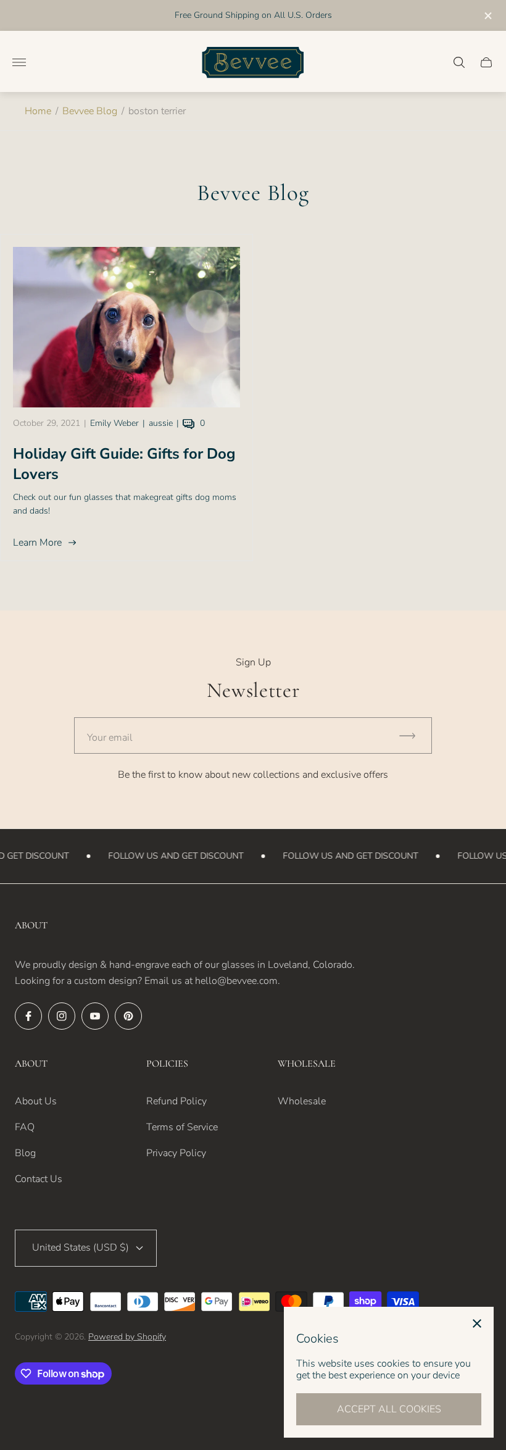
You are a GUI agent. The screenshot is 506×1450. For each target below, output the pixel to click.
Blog (25, 1153)
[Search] (459, 62)
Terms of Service (182, 1127)
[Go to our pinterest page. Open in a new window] (128, 1016)
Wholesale (302, 1101)
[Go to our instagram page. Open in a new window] (61, 1016)
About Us (36, 1101)
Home (38, 111)
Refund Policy (176, 1101)
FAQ (25, 1127)
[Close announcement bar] (487, 15)
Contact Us (38, 1179)
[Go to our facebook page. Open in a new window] (28, 1016)
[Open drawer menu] (19, 62)
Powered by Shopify (127, 1337)
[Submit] (413, 735)
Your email (110, 737)
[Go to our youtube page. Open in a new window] (95, 1016)
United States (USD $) (80, 1247)
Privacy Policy (176, 1153)
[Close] (477, 1323)
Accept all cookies (389, 1409)
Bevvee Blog (89, 111)
